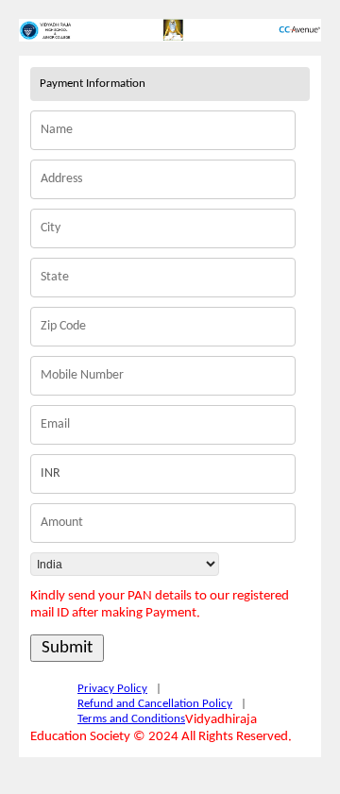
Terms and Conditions (131, 719)
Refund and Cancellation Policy (154, 704)
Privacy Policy (112, 689)
